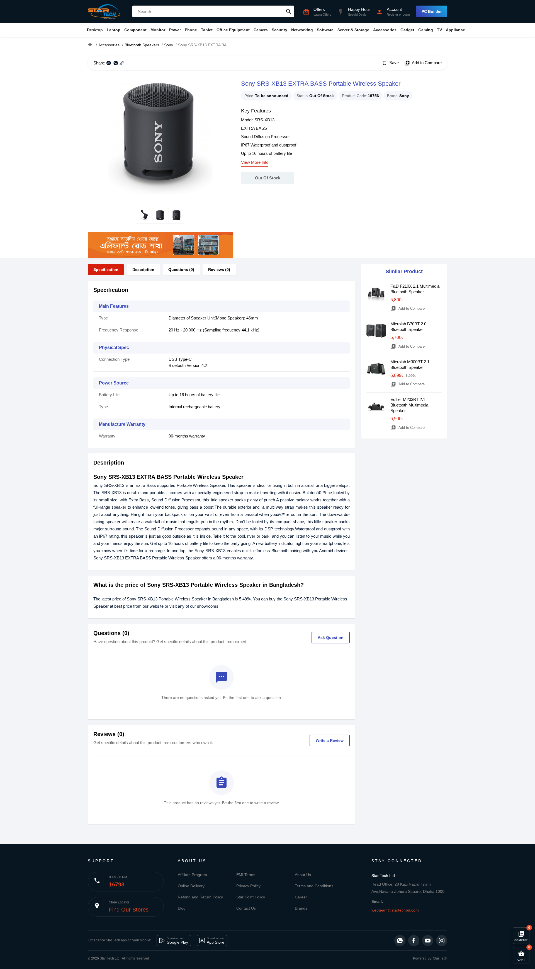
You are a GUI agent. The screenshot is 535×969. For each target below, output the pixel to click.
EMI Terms (245, 874)
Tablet (207, 30)
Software (325, 30)
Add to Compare (423, 63)
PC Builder (432, 11)
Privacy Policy (248, 886)
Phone (191, 30)
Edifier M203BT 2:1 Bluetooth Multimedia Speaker (409, 405)
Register (392, 14)
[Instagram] (441, 940)
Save (390, 63)
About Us (303, 874)
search (288, 11)
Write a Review (330, 740)
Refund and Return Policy (200, 897)
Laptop (113, 30)
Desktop (95, 30)
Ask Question (331, 637)
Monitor (157, 30)
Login (406, 14)
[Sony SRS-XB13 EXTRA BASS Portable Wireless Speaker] (160, 138)
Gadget (407, 30)
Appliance (455, 30)
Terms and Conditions (314, 886)
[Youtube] (427, 940)
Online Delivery (191, 886)
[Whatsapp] (399, 940)
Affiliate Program (192, 874)
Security (279, 30)
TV (439, 30)
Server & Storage (353, 30)
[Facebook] (413, 940)
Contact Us (246, 908)
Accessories (385, 30)
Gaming (425, 30)
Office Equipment (233, 30)
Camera (261, 30)
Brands (301, 908)
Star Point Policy (250, 897)
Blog (182, 908)
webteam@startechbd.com (395, 910)
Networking (302, 30)
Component (135, 30)
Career (301, 897)
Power (175, 30)
